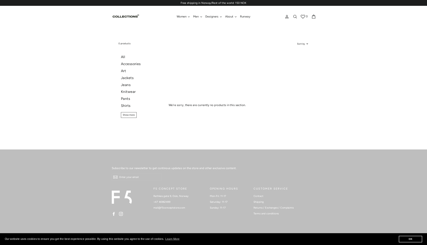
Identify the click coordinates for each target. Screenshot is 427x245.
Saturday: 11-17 (219, 201)
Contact (258, 196)
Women (182, 16)
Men (196, 16)
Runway (245, 16)
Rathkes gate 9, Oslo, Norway (171, 196)
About (229, 16)
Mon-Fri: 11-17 (218, 196)
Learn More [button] (172, 239)
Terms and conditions (266, 213)
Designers (212, 16)
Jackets (127, 78)
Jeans (126, 85)
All (123, 57)
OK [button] (410, 239)
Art (123, 71)
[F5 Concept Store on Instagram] (121, 214)
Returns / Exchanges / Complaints (274, 207)
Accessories (131, 64)
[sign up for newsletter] (115, 177)
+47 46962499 (161, 201)
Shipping (259, 201)
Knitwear (128, 92)
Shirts (126, 106)
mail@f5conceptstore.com (169, 207)
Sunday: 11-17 (218, 207)
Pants (125, 99)
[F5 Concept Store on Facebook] (114, 214)
